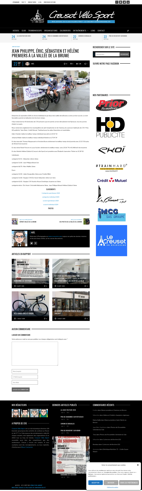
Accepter (95, 482)
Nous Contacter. (27, 447)
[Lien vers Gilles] (44, 413)
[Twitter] (124, 2)
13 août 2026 (61, 286)
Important (16, 46)
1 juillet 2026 (61, 318)
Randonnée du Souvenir (68, 474)
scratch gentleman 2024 (51, 201)
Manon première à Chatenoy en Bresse (114, 410)
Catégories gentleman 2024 (51, 193)
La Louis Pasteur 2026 (23, 36)
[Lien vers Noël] (16, 413)
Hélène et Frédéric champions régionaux (116, 415)
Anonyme (96, 449)
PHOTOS (50, 208)
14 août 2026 (20, 286)
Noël (32, 64)
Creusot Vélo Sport (18, 428)
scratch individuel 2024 (50, 204)
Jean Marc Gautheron (100, 427)
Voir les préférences (129, 482)
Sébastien (96, 415)
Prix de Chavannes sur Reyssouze (58, 36)
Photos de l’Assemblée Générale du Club (113, 434)
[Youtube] (128, 2)
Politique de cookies (112, 487)
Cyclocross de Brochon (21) (112, 439)
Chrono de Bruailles (84, 36)
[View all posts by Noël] (27, 64)
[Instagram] (120, 2)
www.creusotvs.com (55, 236)
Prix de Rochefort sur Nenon (118, 36)
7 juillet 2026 (21, 318)
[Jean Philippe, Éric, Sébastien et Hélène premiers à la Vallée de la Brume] (51, 91)
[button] (138, 465)
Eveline (95, 410)
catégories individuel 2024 (50, 197)
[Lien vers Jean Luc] (34, 413)
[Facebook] (116, 2)
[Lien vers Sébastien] (25, 413)
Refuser (111, 482)
